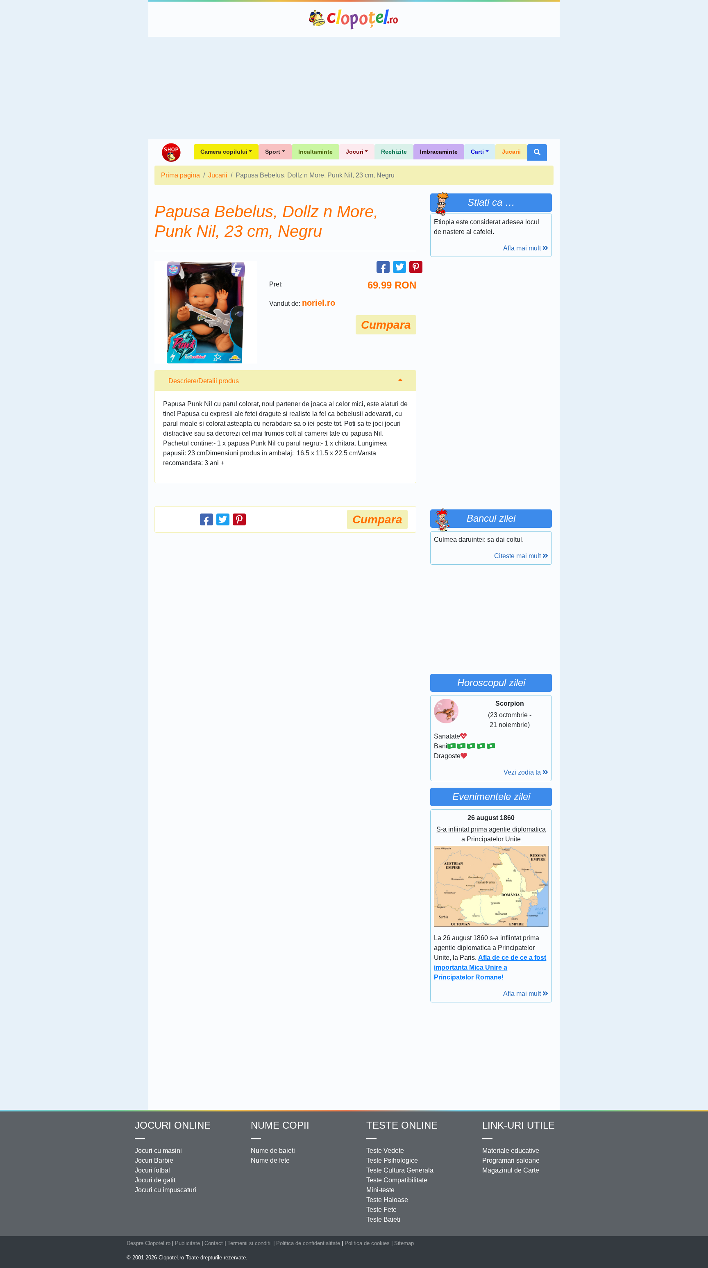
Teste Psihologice (392, 1160)
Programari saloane (511, 1160)
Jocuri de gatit (155, 1180)
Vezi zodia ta (523, 772)
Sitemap (404, 1243)
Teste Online (402, 1125)
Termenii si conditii (249, 1243)
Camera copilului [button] (223, 151)
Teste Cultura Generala (399, 1170)
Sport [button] (272, 151)
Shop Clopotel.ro (171, 152)
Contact (213, 1243)
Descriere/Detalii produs (203, 380)
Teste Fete (381, 1209)
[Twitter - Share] (399, 267)
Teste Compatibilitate (396, 1180)
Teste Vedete (385, 1150)
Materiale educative (510, 1150)
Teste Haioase (387, 1199)
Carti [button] (477, 151)
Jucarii (511, 151)
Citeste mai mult (518, 555)
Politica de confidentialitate (308, 1243)
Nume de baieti (273, 1150)
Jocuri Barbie (154, 1160)
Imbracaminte (439, 151)
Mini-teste (380, 1189)
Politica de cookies (367, 1243)
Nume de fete (270, 1160)
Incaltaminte (315, 151)
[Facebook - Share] (383, 267)
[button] (537, 152)
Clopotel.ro (354, 19)
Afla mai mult (522, 248)
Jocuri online (173, 1125)
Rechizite (394, 151)
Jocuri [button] (354, 151)
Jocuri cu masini (158, 1150)
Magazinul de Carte (510, 1170)
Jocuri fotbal (152, 1170)
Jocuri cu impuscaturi (165, 1189)
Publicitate (187, 1243)
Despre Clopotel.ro (148, 1243)
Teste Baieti (383, 1219)
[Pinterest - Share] (415, 267)
